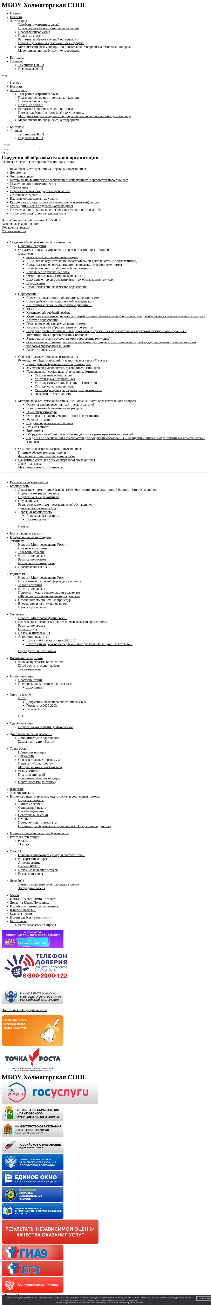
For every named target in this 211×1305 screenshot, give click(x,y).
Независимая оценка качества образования (56, 287)
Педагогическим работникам (38, 497)
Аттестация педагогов (33, 636)
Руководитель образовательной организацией (58, 364)
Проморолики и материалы (37, 822)
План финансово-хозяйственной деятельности (58, 268)
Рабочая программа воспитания (40, 662)
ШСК (22, 698)
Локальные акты (29, 669)
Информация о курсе (33, 859)
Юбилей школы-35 (23, 910)
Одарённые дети (21, 723)
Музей (14, 895)
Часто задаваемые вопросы (37, 925)
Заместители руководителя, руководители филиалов (63, 368)
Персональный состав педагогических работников (62, 371)
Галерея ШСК (36, 709)
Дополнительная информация (39, 778)
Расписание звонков (32, 559)
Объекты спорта (37, 427)
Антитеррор (18, 21)
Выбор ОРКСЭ (29, 866)
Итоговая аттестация (32, 548)
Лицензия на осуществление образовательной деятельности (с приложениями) (81, 261)
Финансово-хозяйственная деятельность (38, 213)
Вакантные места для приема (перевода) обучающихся (48, 169)
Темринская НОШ (31, 65)
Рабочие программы (40, 349)
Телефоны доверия (31, 552)
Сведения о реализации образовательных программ (62, 297)
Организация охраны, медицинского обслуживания (62, 415)
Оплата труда (27, 629)
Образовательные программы (39, 759)
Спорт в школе (20, 694)
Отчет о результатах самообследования (53, 275)
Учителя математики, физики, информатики (66, 382)
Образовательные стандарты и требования (40, 191)
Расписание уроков (31, 555)
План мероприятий (31, 774)
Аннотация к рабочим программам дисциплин (59, 305)
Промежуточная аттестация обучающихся (39, 833)
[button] (105, 76)
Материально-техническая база (40, 767)
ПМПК (23, 818)
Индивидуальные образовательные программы (59, 327)
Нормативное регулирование (38, 493)
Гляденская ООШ (30, 68)
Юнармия (16, 789)
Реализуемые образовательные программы (56, 323)
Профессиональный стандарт (30, 537)
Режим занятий (29, 771)
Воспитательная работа (26, 658)
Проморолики (36, 519)
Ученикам (17, 541)
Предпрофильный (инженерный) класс (45, 683)
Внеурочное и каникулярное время (42, 603)
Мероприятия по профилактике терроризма (49, 50)
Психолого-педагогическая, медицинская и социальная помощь (55, 796)
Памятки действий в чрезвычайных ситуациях (51, 43)
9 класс (23, 840)
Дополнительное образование (31, 734)
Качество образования (41, 320)
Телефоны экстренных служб (38, 24)
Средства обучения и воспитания (49, 423)
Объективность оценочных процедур (44, 600)
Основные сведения (24, 195)
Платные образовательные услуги (34, 198)
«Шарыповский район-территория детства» (49, 596)
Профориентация (22, 676)
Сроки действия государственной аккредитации (60, 301)
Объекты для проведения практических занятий (60, 404)
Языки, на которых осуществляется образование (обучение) (68, 338)
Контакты (17, 57)
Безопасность (19, 486)
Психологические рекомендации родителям (49, 592)
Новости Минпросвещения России (42, 544)
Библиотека (34, 430)
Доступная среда (21, 176)
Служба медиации (31, 811)
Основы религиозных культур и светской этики (51, 855)
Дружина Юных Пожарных (29, 902)
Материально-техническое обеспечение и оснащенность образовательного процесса (69, 180)
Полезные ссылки (30, 35)
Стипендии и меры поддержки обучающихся (41, 206)
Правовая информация (34, 32)
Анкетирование (29, 862)
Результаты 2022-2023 (41, 705)
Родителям (17, 574)
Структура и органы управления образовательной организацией (55, 209)
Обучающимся (28, 501)
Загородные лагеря (31, 888)
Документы (18, 172)
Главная (15, 13)
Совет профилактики (33, 815)
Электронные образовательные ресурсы (54, 408)
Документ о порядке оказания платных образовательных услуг (70, 279)
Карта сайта (18, 921)
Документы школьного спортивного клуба (56, 702)
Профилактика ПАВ (32, 567)
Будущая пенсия (21, 913)
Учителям (17, 614)
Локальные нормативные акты (48, 272)
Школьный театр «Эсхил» (36, 741)
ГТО (21, 716)
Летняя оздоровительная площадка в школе (48, 884)
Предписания (35, 283)
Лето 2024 (17, 880)
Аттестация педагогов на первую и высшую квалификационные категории (79, 644)
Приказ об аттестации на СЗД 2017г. (51, 640)
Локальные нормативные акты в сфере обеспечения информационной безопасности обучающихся (87, 489)
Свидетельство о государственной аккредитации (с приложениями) (74, 264)
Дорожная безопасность (35, 512)
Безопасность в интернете (36, 563)
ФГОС (31, 309)
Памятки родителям (32, 607)
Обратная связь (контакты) (37, 782)
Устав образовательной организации (52, 257)
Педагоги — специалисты (53, 394)
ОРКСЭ (15, 851)
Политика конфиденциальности (24, 1010)
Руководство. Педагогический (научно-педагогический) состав (54, 202)
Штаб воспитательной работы (39, 665)
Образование (19, 187)
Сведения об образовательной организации (40, 242)
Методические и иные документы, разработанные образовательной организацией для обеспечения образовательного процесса (115, 316)
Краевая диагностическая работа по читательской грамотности (62, 621)
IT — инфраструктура (41, 412)
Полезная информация (34, 633)
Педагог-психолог (31, 800)
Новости (16, 17)
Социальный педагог (33, 807)
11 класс (24, 844)
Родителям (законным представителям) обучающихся (55, 504)
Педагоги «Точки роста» (35, 763)
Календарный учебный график (48, 312)
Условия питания (38, 419)
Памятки (24, 526)
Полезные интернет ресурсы (38, 870)
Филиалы (16, 61)
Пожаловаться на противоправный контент (48, 28)
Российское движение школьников (34, 906)
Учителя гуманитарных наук (55, 379)
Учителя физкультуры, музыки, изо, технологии (68, 390)
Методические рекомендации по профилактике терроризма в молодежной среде (74, 47)
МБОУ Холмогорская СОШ (43, 5)
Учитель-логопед (30, 804)
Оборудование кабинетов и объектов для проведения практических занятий (80, 434)
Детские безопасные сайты (37, 508)
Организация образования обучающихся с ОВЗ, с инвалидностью (64, 826)
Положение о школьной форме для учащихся (49, 581)
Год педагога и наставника (37, 651)
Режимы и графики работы (29, 482)
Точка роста (18, 748)
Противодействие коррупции (30, 917)
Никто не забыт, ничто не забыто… (35, 899)
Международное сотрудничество (33, 183)
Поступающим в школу (26, 533)
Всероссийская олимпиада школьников (45, 727)
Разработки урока (30, 873)
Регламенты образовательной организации (48, 39)
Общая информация (32, 752)
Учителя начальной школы (53, 375)
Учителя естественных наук (54, 386)
